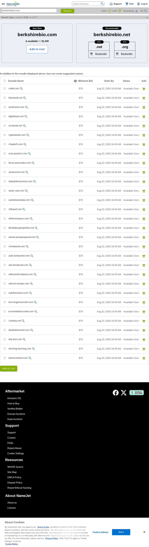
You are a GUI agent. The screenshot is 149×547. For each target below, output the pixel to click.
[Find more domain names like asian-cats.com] (26, 190)
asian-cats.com (16, 190)
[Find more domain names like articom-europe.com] (31, 283)
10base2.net (15, 209)
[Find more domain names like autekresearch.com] (31, 293)
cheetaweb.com (17, 246)
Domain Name (16, 81)
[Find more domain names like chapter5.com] (25, 144)
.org (124, 47)
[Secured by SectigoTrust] (136, 392)
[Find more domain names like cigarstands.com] (28, 135)
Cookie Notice (11, 544)
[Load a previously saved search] (119, 11)
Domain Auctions (16, 414)
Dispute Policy (14, 482)
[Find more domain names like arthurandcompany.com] (35, 274)
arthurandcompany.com (21, 274)
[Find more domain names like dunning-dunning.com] (33, 348)
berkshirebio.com (37, 34)
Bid (85, 81)
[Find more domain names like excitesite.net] (24, 125)
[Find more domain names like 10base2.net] (24, 209)
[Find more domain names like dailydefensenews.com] (35, 181)
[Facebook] (116, 393)
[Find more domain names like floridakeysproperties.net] (36, 228)
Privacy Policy (51, 538)
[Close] (144, 532)
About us (12, 502)
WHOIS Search (15, 467)
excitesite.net (15, 125)
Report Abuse (14, 448)
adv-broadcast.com (18, 265)
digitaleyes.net (16, 116)
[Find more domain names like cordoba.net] (23, 321)
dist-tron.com (15, 339)
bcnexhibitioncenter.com (21, 311)
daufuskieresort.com (19, 330)
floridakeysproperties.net (21, 228)
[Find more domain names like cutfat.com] (21, 88)
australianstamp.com (19, 200)
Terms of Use (43, 527)
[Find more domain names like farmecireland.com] (30, 358)
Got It (121, 532)
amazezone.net (16, 172)
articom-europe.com (19, 283)
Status (126, 81)
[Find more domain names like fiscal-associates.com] (33, 163)
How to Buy (13, 403)
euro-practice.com (18, 153)
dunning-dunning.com (20, 348)
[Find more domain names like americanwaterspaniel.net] (38, 237)
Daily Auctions (14, 419)
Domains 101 (14, 398)
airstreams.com (16, 107)
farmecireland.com (18, 358)
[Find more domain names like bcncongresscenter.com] (35, 302)
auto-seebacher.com (19, 255)
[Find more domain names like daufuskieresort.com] (32, 330)
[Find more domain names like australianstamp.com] (32, 200)
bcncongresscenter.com (21, 302)
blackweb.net (15, 98)
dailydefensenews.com (20, 181)
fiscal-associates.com (20, 163)
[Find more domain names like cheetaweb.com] (27, 246)
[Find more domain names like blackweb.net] (25, 98)
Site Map (12, 472)
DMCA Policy (14, 477)
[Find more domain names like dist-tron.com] (24, 339)
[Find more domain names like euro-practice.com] (29, 153)
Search (67, 11)
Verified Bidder (15, 408)
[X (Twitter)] (124, 393)
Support (11, 432)
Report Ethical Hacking (19, 488)
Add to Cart (37, 49)
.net (99, 47)
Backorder (101, 54)
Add (144, 81)
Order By (109, 81)
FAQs (10, 443)
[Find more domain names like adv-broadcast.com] (31, 265)
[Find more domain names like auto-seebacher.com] (32, 255)
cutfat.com (14, 88)
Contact (11, 438)
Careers (11, 508)
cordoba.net (15, 321)
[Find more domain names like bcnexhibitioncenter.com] (36, 311)
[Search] (102, 3)
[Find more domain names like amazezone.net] (27, 172)
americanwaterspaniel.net (22, 237)
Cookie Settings (15, 453)
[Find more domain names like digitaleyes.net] (26, 116)
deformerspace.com (19, 218)
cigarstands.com (17, 135)
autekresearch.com (18, 293)
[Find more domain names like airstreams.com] (27, 107)
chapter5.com (16, 144)
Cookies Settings (100, 532)
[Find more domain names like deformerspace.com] (31, 218)
